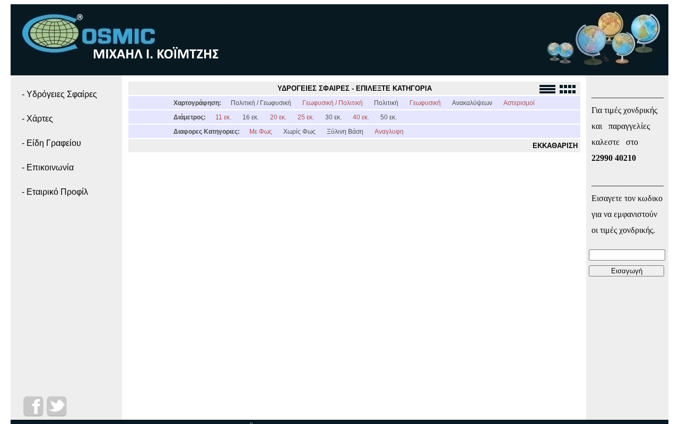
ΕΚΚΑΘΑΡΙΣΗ (555, 146)
